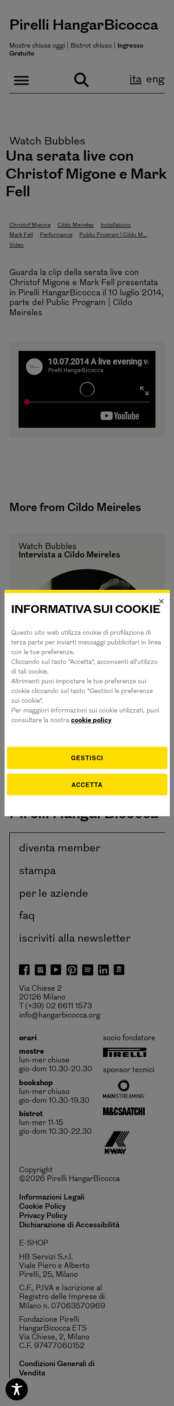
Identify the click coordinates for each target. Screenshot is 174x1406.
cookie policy (91, 720)
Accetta (87, 784)
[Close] (161, 601)
